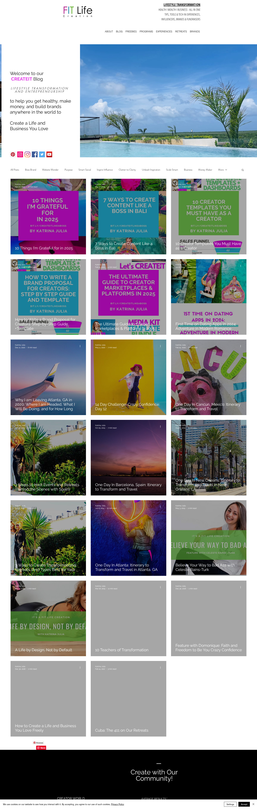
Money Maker (205, 169)
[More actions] (81, 185)
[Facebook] (35, 154)
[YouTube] (49, 154)
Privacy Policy (117, 804)
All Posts (15, 169)
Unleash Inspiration (151, 169)
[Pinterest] (13, 154)
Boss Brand (30, 169)
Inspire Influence (105, 169)
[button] (242, 170)
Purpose (69, 169)
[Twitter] (42, 154)
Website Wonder (50, 169)
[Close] (253, 804)
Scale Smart (172, 169)
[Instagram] (20, 154)
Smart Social (85, 169)
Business (188, 169)
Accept (244, 804)
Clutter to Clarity (127, 169)
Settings (230, 804)
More (221, 169)
